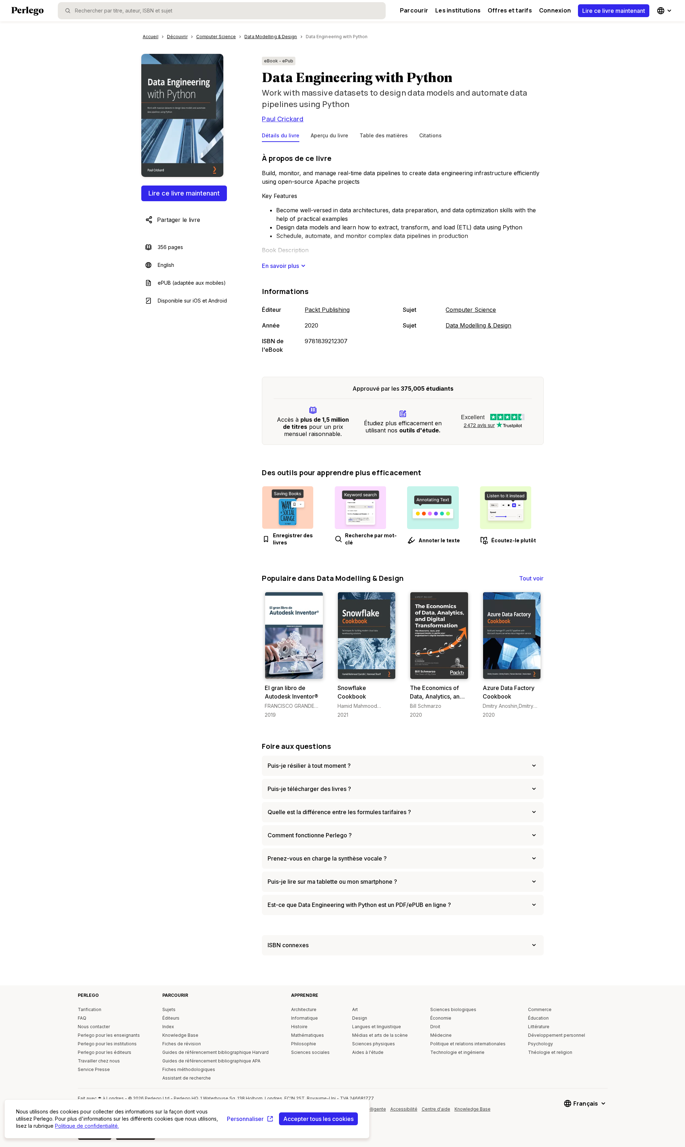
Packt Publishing (327, 309)
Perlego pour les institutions (107, 1043)
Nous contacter (94, 1026)
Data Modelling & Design (478, 325)
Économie (440, 1018)
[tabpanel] (403, 252)
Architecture (303, 1009)
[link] (294, 655)
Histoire (299, 1026)
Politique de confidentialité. (87, 1126)
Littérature (538, 1026)
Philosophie (303, 1043)
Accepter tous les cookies (318, 1118)
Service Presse (94, 1069)
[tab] (280, 137)
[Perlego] (27, 12)
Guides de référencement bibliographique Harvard (215, 1052)
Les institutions (458, 10)
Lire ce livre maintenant (613, 10)
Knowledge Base (180, 1035)
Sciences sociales (310, 1052)
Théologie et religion (550, 1052)
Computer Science (471, 309)
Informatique (304, 1018)
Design (359, 1018)
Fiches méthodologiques (188, 1069)
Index (168, 1026)
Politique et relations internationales (468, 1043)
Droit (435, 1026)
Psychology (540, 1043)
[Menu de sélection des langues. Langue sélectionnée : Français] (665, 10)
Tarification (89, 1009)
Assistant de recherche (186, 1078)
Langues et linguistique (376, 1026)
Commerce (540, 1009)
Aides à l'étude (368, 1052)
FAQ (82, 1018)
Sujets (169, 1009)
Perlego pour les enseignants (109, 1035)
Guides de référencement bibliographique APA (211, 1061)
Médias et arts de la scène (380, 1035)
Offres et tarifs (510, 10)
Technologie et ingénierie (457, 1052)
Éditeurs (170, 1018)
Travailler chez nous (99, 1061)
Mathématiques (307, 1035)
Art (355, 1009)
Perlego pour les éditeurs (104, 1052)
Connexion (555, 10)
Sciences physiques (373, 1043)
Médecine (441, 1035)
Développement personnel (556, 1035)
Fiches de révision (181, 1043)
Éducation (538, 1018)
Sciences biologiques (453, 1009)
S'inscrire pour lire (295, 672)
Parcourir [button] (414, 10)
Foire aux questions (296, 746)
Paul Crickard (282, 119)
